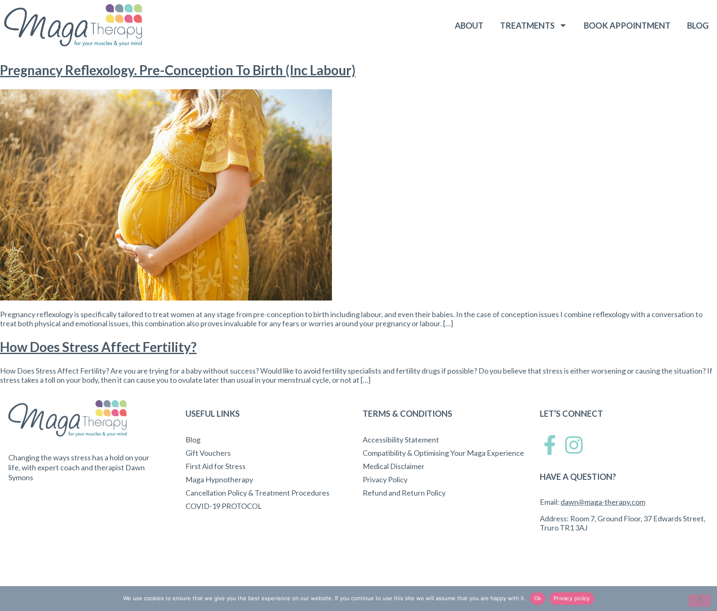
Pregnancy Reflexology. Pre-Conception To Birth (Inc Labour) (178, 70)
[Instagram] (574, 445)
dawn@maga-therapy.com (603, 501)
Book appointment (627, 25)
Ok (537, 598)
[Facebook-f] (550, 445)
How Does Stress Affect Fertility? (98, 347)
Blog (698, 25)
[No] (699, 600)
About (469, 25)
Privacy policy (572, 598)
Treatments (527, 25)
